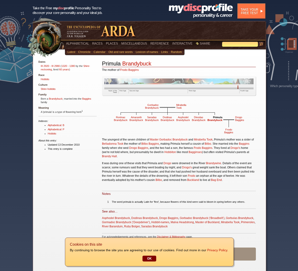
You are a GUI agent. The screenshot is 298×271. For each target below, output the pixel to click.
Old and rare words (120, 52)
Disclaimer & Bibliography (171, 236)
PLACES (112, 43)
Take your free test (249, 11)
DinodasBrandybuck (199, 118)
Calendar (99, 52)
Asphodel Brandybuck (116, 218)
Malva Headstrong (182, 222)
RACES (97, 43)
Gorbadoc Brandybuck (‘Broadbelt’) (202, 218)
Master (154, 139)
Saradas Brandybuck (154, 226)
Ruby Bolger (132, 226)
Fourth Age (244, 90)
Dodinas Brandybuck (144, 218)
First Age (122, 90)
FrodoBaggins (228, 131)
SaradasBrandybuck (152, 118)
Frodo (191, 175)
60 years (64, 69)
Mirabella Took (203, 139)
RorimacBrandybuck (121, 118)
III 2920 (45, 66)
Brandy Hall (109, 156)
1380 (72, 66)
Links (164, 52)
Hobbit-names (160, 222)
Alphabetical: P (56, 129)
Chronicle (84, 52)
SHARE (204, 43)
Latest (71, 52)
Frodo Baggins (129, 70)
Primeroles (248, 222)
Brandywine (213, 163)
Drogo (167, 163)
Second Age (134, 90)
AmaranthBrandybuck (136, 118)
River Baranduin (112, 226)
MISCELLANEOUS (134, 43)
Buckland (193, 180)
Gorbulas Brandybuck (239, 218)
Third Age (192, 90)
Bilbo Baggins (150, 143)
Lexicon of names (147, 52)
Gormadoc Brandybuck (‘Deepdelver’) (126, 222)
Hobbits (45, 79)
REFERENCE (159, 43)
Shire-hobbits (48, 89)
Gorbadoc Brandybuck (173, 139)
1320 (64, 66)
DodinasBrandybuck (167, 118)
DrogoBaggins (239, 118)
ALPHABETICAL (77, 43)
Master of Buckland (207, 222)
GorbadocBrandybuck (152, 106)
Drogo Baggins (138, 148)
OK (149, 258)
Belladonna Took (112, 143)
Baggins (86, 98)
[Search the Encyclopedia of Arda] (261, 44)
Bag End (216, 180)
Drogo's (235, 148)
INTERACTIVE (182, 43)
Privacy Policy (217, 250)
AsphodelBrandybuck (183, 118)
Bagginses (195, 152)
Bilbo (208, 143)
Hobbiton (170, 152)
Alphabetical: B (56, 125)
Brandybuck (56, 98)
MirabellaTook (181, 106)
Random (176, 52)
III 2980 (55, 66)
